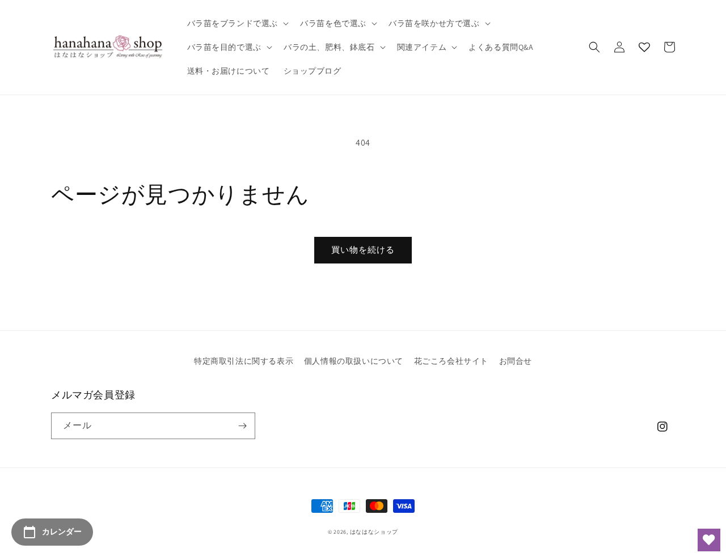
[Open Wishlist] (709, 540)
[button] (237, 23)
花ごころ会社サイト (451, 361)
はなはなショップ (374, 531)
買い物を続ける (363, 249)
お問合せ (515, 361)
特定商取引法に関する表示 (243, 361)
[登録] (242, 426)
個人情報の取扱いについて (353, 361)
